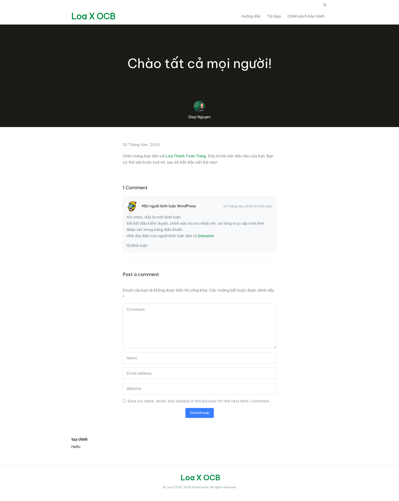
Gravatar (206, 235)
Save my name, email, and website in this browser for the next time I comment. (198, 401)
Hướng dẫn (251, 16)
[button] (325, 5)
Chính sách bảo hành (305, 16)
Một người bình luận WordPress (169, 206)
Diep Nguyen (199, 117)
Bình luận (139, 245)
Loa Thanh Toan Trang (186, 156)
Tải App (274, 16)
